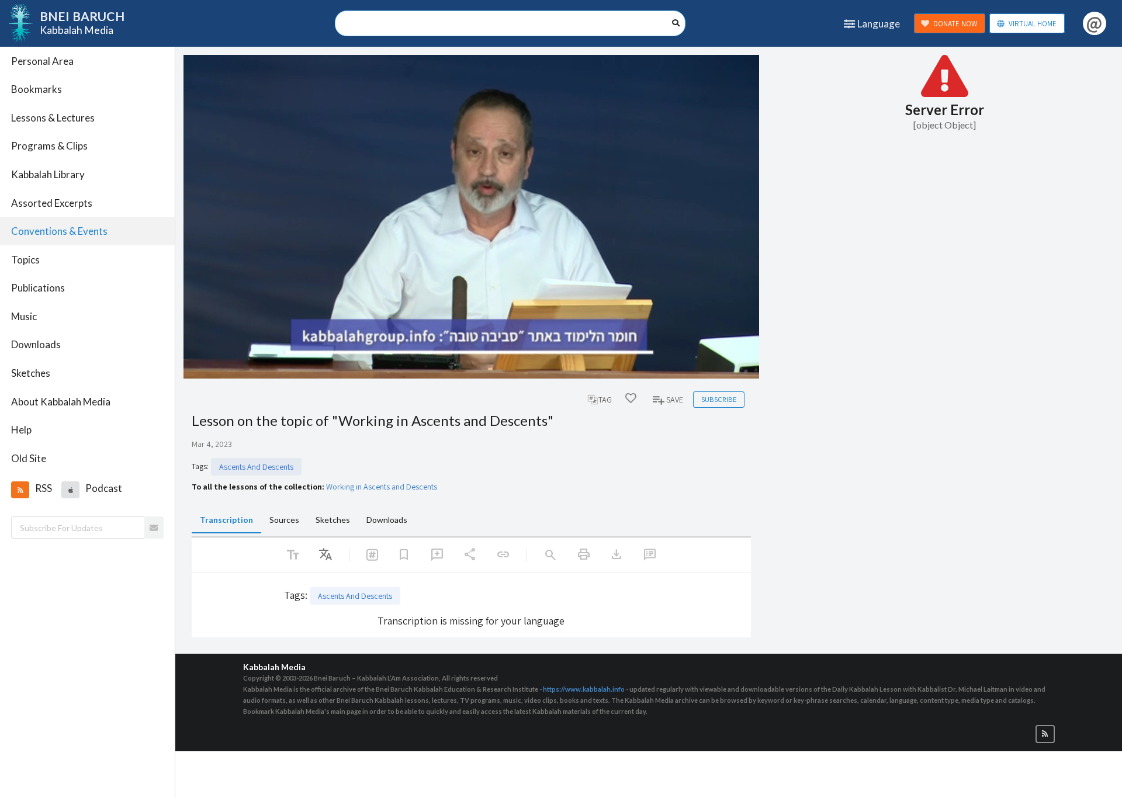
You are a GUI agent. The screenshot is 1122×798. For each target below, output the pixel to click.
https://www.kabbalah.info (584, 689)
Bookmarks (36, 89)
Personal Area (42, 61)
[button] (20, 489)
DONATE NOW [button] (955, 24)
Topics (25, 260)
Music (24, 316)
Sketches (30, 373)
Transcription (226, 520)
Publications (38, 288)
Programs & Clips (49, 146)
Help (21, 430)
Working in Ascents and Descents (381, 486)
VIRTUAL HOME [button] (1033, 24)
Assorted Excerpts (51, 203)
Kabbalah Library (48, 174)
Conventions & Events (59, 231)
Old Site (28, 458)
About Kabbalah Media (60, 401)
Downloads (36, 344)
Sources (284, 520)
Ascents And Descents (256, 467)
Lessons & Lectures (53, 118)
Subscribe (718, 399)
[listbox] (325, 555)
